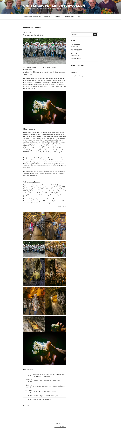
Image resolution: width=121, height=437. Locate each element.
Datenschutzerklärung (77, 76)
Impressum (74, 72)
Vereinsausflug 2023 (33, 35)
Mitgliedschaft (69, 16)
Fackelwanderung (75, 44)
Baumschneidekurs (76, 58)
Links (78, 16)
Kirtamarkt (74, 53)
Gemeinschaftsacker (76, 49)
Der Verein (57, 16)
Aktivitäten (47, 16)
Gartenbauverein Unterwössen (54, 6)
